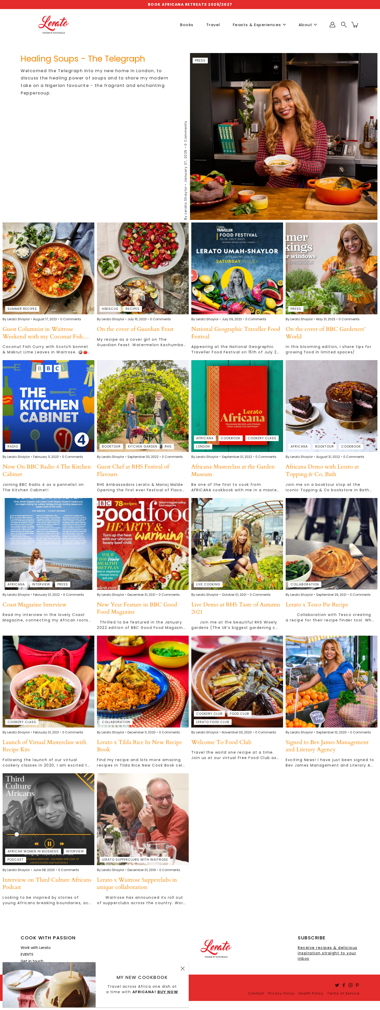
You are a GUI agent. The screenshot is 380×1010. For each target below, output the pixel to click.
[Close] (182, 968)
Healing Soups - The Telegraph (83, 58)
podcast (15, 859)
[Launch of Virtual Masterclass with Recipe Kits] (48, 681)
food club (239, 713)
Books (187, 24)
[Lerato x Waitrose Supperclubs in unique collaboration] (143, 819)
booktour (111, 446)
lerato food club (212, 722)
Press (200, 60)
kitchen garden (142, 446)
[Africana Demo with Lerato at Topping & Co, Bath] (331, 406)
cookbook (230, 438)
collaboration (305, 584)
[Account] (332, 24)
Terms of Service (343, 993)
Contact (256, 993)
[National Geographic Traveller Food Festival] (237, 268)
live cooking (208, 584)
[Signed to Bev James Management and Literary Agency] (331, 681)
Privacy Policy (281, 993)
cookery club (209, 713)
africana (205, 438)
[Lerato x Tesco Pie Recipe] (331, 544)
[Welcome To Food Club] (237, 681)
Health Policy (311, 993)
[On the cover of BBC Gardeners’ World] (331, 268)
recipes (133, 309)
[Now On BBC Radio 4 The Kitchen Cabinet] (48, 406)
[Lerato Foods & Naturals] (54, 25)
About (306, 24)
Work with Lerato (36, 947)
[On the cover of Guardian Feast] (143, 268)
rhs (168, 446)
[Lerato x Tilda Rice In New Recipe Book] (143, 681)
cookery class (262, 438)
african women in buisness (33, 851)
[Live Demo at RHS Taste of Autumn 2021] (237, 544)
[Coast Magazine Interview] (48, 544)
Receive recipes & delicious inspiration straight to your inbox (328, 953)
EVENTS (27, 954)
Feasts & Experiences (257, 24)
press (296, 309)
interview (41, 584)
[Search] (344, 24)
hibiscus (110, 309)
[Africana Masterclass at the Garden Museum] (237, 406)
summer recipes (22, 309)
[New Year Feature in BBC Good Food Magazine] (143, 544)
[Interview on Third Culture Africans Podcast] (48, 819)
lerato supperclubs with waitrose (135, 859)
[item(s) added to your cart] (355, 24)
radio (12, 446)
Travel (213, 24)
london (203, 446)
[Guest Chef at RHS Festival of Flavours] (143, 406)
